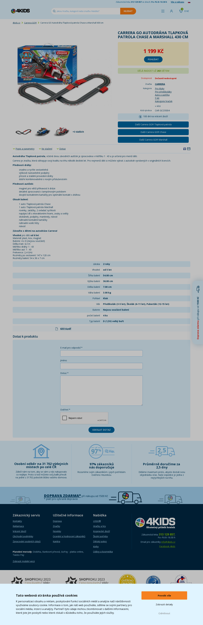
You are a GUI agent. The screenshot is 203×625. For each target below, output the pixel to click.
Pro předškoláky (163, 91)
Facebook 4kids (167, 546)
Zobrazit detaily (164, 604)
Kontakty (17, 521)
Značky (56, 526)
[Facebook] (184, 148)
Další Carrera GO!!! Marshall (153, 139)
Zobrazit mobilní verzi (24, 561)
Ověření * (65, 409)
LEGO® (97, 521)
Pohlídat (153, 59)
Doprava (57, 521)
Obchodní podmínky (23, 536)
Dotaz (62, 148)
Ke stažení (47, 148)
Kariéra (56, 541)
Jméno (63, 360)
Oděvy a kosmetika (103, 551)
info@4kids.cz (168, 541)
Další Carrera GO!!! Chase (153, 132)
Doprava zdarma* (62, 495)
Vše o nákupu (177, 2)
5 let (157, 98)
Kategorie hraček (163, 101)
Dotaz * (64, 373)
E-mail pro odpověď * (71, 347)
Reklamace (18, 526)
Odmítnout (164, 613)
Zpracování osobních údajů (27, 541)
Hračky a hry (99, 526)
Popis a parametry (25, 148)
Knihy (96, 546)
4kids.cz (16, 22)
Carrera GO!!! (30, 22)
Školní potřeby (100, 536)
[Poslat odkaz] (188, 148)
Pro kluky (159, 88)
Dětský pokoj (100, 541)
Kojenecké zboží (101, 531)
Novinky (57, 531)
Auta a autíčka (162, 94)
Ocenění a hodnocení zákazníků (69, 536)
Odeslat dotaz (101, 429)
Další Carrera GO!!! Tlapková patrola (153, 124)
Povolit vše (164, 595)
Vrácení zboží (19, 531)
